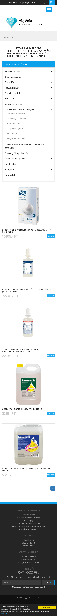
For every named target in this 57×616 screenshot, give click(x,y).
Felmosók (9, 98)
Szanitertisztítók (12, 93)
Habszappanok (13, 123)
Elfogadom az (29, 587)
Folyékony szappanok (16, 118)
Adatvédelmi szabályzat (28, 529)
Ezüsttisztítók (11, 164)
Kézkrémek (12, 133)
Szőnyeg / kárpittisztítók (16, 153)
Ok (47, 582)
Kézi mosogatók (12, 71)
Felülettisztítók (12, 87)
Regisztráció (30, 2)
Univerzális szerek (13, 104)
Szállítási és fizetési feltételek (28, 518)
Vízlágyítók (10, 175)
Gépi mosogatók (13, 77)
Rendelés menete (28, 515)
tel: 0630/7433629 (28, 557)
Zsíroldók (9, 82)
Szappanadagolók (15, 128)
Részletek (50, 236)
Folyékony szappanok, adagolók (20, 109)
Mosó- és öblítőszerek (15, 158)
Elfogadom (46, 607)
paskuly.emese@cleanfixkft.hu (28, 562)
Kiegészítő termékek (16, 138)
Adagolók (9, 169)
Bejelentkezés (14, 2)
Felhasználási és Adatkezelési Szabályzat (28, 526)
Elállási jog (28, 520)
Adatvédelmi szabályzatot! (35, 587)
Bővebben (4, 613)
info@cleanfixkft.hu (28, 559)
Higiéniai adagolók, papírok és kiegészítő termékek (24, 146)
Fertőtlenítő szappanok (17, 113)
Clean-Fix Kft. (36, 598)
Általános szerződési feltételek (28, 523)
